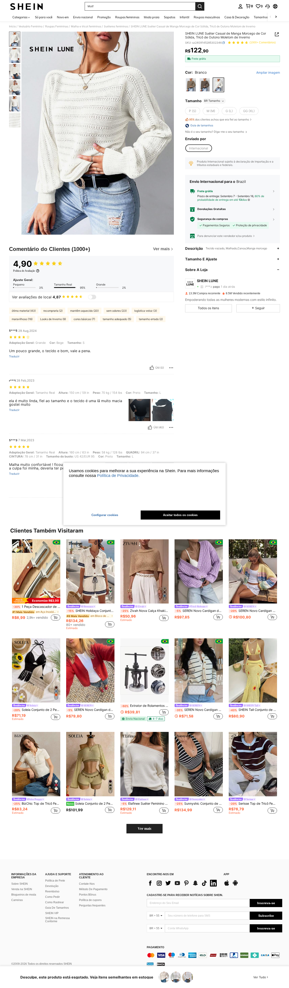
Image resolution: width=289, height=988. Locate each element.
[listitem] (36, 583)
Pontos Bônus (87, 894)
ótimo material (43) (24, 310)
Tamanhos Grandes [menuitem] (267, 17)
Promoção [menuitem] (104, 17)
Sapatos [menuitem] (169, 17)
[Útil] (151, 367)
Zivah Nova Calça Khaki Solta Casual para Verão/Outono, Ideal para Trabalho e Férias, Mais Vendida (145, 611)
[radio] (191, 85)
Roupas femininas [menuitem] (127, 17)
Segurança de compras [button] (212, 219)
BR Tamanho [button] (212, 101)
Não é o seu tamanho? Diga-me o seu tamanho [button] (215, 132)
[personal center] (240, 6)
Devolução (51, 886)
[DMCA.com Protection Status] (161, 964)
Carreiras (17, 900)
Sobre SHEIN (19, 883)
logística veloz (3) (145, 310)
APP (226, 874)
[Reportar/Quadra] (171, 367)
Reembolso (52, 891)
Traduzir (14, 356)
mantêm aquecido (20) (84, 310)
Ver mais (144, 828)
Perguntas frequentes (92, 905)
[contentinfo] (214, 955)
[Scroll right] (275, 17)
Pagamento (155, 947)
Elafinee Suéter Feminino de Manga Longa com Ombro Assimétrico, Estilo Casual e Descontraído (145, 803)
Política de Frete (55, 880)
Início (12, 26)
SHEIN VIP (51, 913)
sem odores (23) (116, 310)
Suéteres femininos (116, 26)
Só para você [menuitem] (43, 17)
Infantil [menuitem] (184, 17)
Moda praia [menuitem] (151, 17)
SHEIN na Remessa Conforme (57, 920)
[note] (36, 601)
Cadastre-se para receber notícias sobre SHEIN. (185, 895)
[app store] (227, 885)
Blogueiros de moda (23, 894)
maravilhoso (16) (22, 319)
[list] (183, 883)
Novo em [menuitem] (63, 17)
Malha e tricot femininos (86, 26)
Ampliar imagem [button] (268, 72)
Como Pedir (52, 896)
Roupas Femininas (56, 26)
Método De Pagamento (93, 889)
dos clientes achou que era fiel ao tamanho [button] (219, 119)
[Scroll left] (270, 17)
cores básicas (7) (84, 319)
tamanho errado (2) (151, 319)
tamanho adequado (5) (117, 319)
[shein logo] (26, 6)
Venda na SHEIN (21, 889)
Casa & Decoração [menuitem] (236, 17)
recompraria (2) (53, 310)
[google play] (235, 885)
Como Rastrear (54, 902)
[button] (267, 6)
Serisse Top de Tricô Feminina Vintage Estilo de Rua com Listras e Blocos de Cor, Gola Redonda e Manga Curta (253, 803)
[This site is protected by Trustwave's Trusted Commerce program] (150, 964)
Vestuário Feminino (30, 26)
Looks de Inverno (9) (53, 319)
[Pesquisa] (199, 6)
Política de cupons (90, 900)
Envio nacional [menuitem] (83, 17)
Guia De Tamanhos (57, 907)
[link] (249, 6)
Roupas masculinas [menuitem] (207, 17)
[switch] (92, 297)
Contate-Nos (87, 883)
